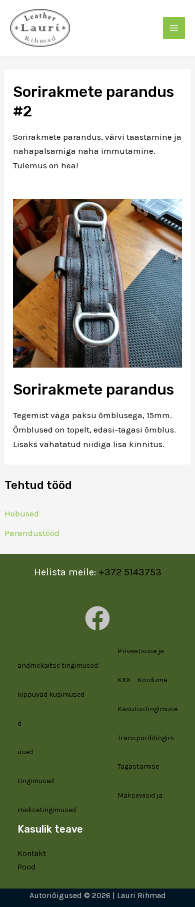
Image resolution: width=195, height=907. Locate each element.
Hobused (21, 513)
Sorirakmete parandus (93, 390)
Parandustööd (32, 533)
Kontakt (32, 853)
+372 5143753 (130, 572)
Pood (27, 867)
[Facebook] (98, 618)
